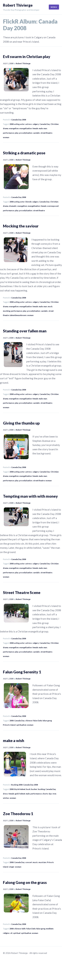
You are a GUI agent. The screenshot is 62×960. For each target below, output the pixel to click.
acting (17, 124)
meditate (49, 929)
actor (22, 124)
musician (42, 862)
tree (54, 794)
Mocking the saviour (21, 226)
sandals (36, 133)
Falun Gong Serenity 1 (22, 672)
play (17, 133)
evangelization (25, 128)
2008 (12, 124)
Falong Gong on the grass (25, 882)
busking (41, 789)
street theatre (46, 133)
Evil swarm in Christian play (26, 56)
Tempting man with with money (30, 496)
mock (50, 306)
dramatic (13, 206)
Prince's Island (9, 725)
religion (6, 933)
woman (6, 137)
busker (34, 789)
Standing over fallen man (24, 331)
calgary (36, 124)
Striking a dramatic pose (24, 153)
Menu (54, 7)
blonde (28, 202)
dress (5, 794)
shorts (45, 794)
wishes (6, 798)
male (41, 128)
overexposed (53, 206)
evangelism (14, 128)
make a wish (13, 740)
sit (11, 933)
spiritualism (21, 725)
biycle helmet (19, 789)
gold (17, 794)
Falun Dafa (37, 720)
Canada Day (45, 124)
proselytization (25, 133)
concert (28, 862)
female (35, 128)
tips (50, 794)
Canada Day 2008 (18, 120)
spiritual (16, 933)
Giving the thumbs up (21, 423)
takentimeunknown (18, 315)
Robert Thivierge (18, 5)
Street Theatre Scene (21, 592)
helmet (22, 794)
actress (28, 124)
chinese (28, 720)
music (35, 862)
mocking (6, 311)
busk (28, 789)
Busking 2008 (16, 785)
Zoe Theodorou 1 (18, 813)
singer (11, 867)
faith (24, 929)
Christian (55, 124)
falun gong (47, 720)
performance (8, 133)
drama (5, 128)
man (45, 128)
